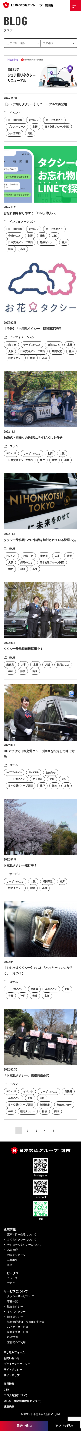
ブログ (11, 1283)
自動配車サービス (17, 1332)
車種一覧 (12, 1301)
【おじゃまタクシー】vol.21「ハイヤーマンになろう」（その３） (38, 970)
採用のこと (26, 562)
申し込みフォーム (14, 1352)
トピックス (11, 1273)
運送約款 (9, 1406)
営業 (42, 235)
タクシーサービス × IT (20, 1296)
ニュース (12, 1278)
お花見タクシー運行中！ (20, 865)
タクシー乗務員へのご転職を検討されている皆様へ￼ (40, 540)
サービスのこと (54, 119)
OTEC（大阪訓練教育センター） (23, 1400)
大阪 (54, 235)
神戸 (64, 242)
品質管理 (12, 1249)
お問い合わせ (12, 1358)
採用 (12, 548)
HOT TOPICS (14, 119)
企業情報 (10, 1229)
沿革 (9, 1265)
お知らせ (34, 119)
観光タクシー (15, 357)
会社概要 (12, 1259)
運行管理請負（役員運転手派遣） (27, 1321)
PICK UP (11, 453)
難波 (10, 248)
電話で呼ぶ (24, 1426)
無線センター (47, 242)
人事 (57, 555)
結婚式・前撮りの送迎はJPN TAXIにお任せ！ (35, 437)
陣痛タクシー (15, 1316)
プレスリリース (16, 126)
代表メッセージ (16, 1254)
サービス (15, 874)
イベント (15, 112)
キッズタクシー (16, 1311)
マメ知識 (37, 778)
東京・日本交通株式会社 (29, 5)
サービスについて (16, 1291)
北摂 (35, 126)
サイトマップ (12, 1375)
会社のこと (14, 235)
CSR (6, 1389)
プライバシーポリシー (17, 1363)
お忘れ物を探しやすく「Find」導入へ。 (31, 213)
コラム (13, 446)
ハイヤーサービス (17, 1326)
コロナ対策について (16, 1395)
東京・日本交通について (21, 1234)
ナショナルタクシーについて (24, 1244)
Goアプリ (12, 1337)
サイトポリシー (13, 1369)
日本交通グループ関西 (57, 126)
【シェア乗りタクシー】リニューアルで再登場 (35, 104)
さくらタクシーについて (21, 1239)
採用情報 (9, 1383)
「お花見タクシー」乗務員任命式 (26, 1075)
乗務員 (44, 555)
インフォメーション (22, 221)
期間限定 (57, 351)
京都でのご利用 (16, 1342)
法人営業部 (14, 133)
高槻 (30, 133)
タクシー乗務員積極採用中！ (23, 649)
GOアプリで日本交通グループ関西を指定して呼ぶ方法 (39, 753)
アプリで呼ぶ (64, 1426)
